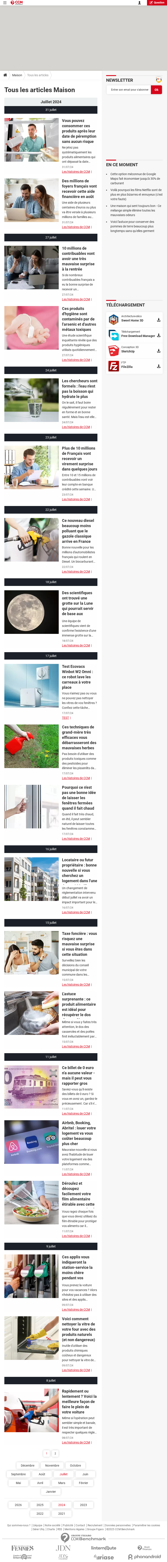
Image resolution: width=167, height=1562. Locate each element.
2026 (18, 1505)
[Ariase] (104, 1557)
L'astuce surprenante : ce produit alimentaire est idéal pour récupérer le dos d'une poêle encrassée (79, 1009)
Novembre (52, 1465)
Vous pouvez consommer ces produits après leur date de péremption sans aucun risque (79, 131)
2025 (40, 1505)
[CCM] (16, 2)
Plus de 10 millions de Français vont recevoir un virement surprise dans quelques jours (79, 458)
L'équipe (37, 1525)
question (159, 2)
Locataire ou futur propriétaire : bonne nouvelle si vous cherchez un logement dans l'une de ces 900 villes (79, 873)
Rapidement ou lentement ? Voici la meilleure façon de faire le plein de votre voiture (79, 1401)
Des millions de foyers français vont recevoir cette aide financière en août (79, 189)
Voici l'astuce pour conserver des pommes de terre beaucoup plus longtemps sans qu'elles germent (132, 226)
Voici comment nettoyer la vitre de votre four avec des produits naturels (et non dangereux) (78, 1329)
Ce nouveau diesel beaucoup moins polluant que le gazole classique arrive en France (78, 531)
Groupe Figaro (95, 1529)
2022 (40, 1513)
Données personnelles (118, 1525)
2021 (61, 1513)
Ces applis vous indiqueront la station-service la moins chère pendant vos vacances (77, 1270)
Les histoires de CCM (76, 171)
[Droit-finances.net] (144, 1548)
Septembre (18, 1474)
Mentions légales (74, 1529)
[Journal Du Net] (63, 1548)
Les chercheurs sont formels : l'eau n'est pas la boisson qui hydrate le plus (79, 389)
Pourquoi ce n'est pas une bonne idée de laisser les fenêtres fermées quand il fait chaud (79, 798)
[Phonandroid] (144, 1557)
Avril (40, 1483)
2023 (83, 1505)
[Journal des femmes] (22, 1548)
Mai (18, 1483)
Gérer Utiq (38, 1529)
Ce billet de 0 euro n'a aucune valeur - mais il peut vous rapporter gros (78, 1075)
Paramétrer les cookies (146, 1525)
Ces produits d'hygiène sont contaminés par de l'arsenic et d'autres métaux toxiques (79, 319)
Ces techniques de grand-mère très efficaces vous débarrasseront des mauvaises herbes (79, 737)
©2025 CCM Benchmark (120, 1529)
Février (83, 1483)
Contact (80, 1525)
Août (42, 1474)
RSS (59, 1529)
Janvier (51, 1491)
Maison (17, 75)
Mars (61, 1483)
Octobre (75, 1465)
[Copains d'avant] (22, 1557)
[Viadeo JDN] (63, 1557)
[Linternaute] (104, 1548)
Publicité (68, 1525)
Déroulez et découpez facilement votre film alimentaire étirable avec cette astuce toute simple (79, 1196)
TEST (65, 717)
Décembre (27, 1465)
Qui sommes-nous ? (18, 1525)
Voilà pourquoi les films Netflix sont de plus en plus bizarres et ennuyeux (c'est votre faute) (136, 194)
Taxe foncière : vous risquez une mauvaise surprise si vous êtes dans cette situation (79, 944)
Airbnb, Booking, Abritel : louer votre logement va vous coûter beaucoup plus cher (79, 1133)
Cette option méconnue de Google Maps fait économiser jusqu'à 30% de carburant (135, 178)
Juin (85, 1474)
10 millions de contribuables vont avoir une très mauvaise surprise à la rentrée (78, 258)
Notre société (52, 1525)
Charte (51, 1529)
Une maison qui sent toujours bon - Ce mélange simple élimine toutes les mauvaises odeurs (135, 210)
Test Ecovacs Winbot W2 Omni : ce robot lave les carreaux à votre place (77, 677)
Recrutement (95, 1525)
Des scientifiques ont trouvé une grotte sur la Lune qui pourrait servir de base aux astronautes (78, 606)
